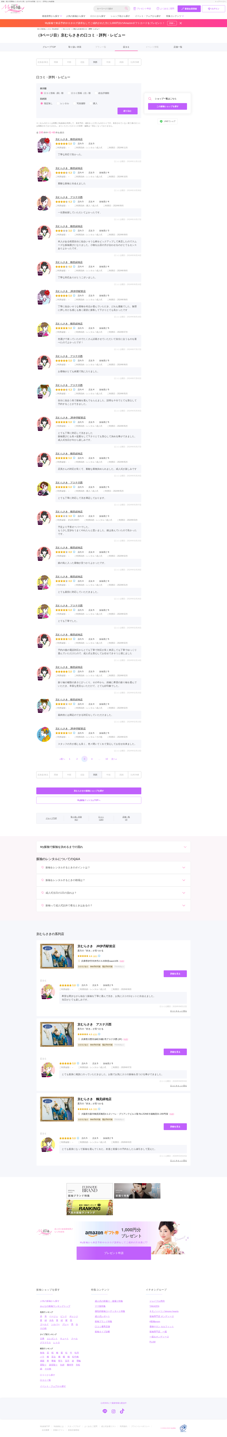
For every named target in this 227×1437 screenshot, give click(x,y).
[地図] (122, 961)
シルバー (55, 1324)
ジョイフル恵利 (157, 1301)
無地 (42, 1353)
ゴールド (44, 1324)
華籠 (53, 1361)
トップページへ (220, 1)
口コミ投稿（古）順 (81, 93)
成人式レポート (102, 1316)
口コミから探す (98, 16)
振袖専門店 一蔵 (158, 1331)
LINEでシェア (170, 121)
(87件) (95, 1034)
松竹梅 (75, 1357)
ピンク (63, 1316)
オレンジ (73, 1316)
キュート (64, 1338)
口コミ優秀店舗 (102, 1326)
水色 (51, 1320)
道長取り (53, 1365)
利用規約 (123, 1426)
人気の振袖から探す (76, 16)
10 (106, 759)
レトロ (56, 1342)
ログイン (215, 9)
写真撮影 (81, 103)
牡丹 (77, 1353)
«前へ (62, 759)
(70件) (95, 1109)
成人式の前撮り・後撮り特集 (109, 1301)
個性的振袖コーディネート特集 (110, 1311)
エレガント (52, 1338)
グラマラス (45, 1342)
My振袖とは (59, 1426)
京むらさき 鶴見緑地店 (69, 139)
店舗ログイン (58, 1430)
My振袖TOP (45, 1426)
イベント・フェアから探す (148, 16)
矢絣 (62, 1365)
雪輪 (78, 1361)
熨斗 (60, 1361)
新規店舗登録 (73, 1430)
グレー (65, 1324)
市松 (78, 1365)
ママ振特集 (100, 1306)
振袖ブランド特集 (103, 1321)
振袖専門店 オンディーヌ (161, 1316)
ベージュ (53, 1316)
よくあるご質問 (167, 8)
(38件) (95, 956)
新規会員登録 (191, 9)
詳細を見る (175, 974)
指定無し (48, 103)
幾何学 (70, 1365)
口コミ (126, 47)
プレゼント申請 (144, 8)
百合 (53, 1357)
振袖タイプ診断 (102, 1331)
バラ (42, 1357)
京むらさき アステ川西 (69, 197)
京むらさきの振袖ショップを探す (89, 791)
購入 (95, 103)
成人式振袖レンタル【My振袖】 (48, 29)
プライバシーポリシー (140, 1426)
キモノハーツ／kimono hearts (164, 1311)
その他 (43, 1328)
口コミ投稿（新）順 (53, 93)
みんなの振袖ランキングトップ (55, 1306)
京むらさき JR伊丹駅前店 (70, 291)
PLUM (152, 1342)
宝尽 (67, 1361)
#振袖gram (154, 1321)
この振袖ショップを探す (168, 106)
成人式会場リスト (108, 1426)
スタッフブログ (73, 1426)
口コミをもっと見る (178, 1011)
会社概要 (45, 1430)
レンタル (64, 103)
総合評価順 (103, 93)
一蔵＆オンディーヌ (159, 1336)
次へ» (114, 759)
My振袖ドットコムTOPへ (88, 800)
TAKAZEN (154, 1306)
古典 (42, 1338)
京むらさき (65, 29)
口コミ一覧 (45, 1380)
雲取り (43, 1365)
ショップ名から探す (120, 16)
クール (74, 1338)
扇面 (42, 1361)
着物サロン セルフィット (161, 1326)
